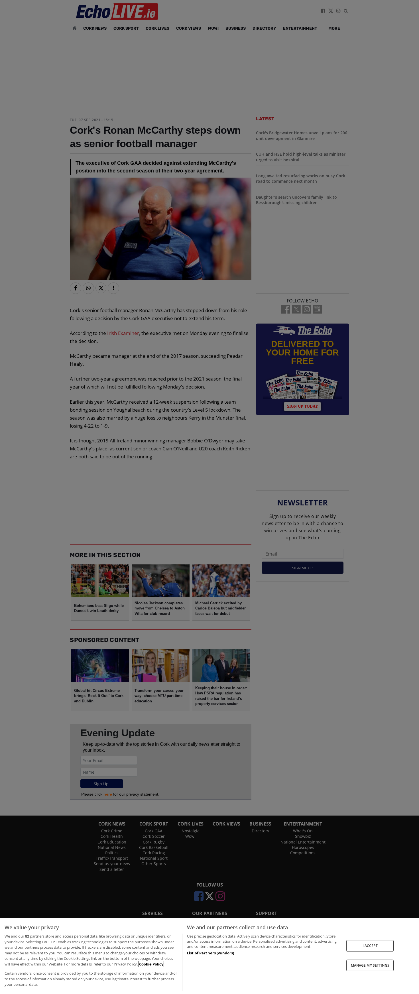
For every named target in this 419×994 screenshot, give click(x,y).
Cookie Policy (151, 964)
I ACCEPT (370, 945)
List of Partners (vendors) (210, 953)
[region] (209, 956)
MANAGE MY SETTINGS (370, 965)
